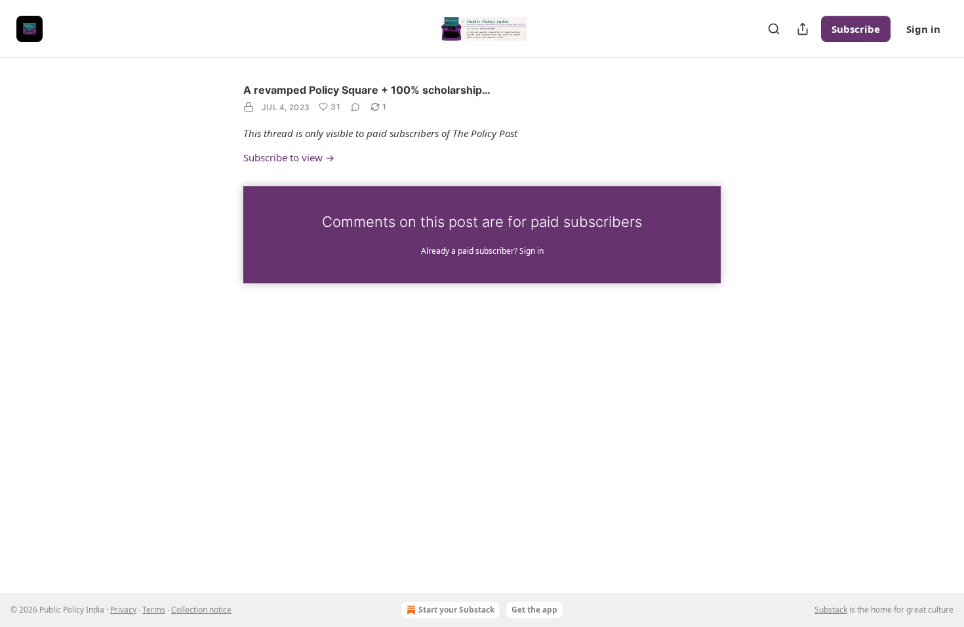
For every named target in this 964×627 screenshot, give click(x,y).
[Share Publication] (803, 29)
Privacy (123, 609)
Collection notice (201, 609)
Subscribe (856, 28)
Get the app (534, 609)
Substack (830, 609)
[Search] (774, 29)
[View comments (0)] (355, 107)
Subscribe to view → (288, 157)
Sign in (923, 28)
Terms (153, 609)
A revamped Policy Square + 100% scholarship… (367, 89)
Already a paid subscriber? (482, 250)
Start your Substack (456, 609)
